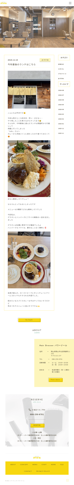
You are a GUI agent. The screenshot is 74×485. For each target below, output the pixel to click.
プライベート (62, 74)
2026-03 (61, 114)
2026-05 (61, 104)
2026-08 (61, 90)
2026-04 (61, 109)
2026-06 (61, 100)
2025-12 (61, 128)
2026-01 (61, 124)
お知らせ (61, 64)
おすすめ (61, 78)
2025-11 (61, 133)
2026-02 (61, 119)
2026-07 (61, 95)
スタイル (61, 69)
